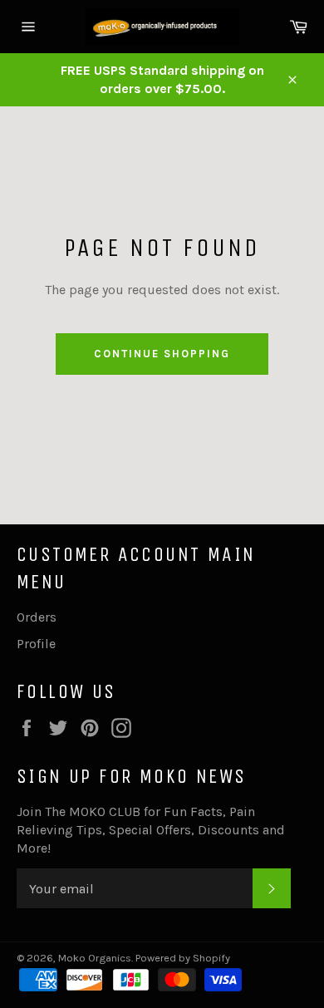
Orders (36, 617)
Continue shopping (161, 353)
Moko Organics (94, 957)
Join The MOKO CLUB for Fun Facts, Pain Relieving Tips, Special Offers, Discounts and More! (151, 830)
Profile (36, 644)
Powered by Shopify (182, 957)
